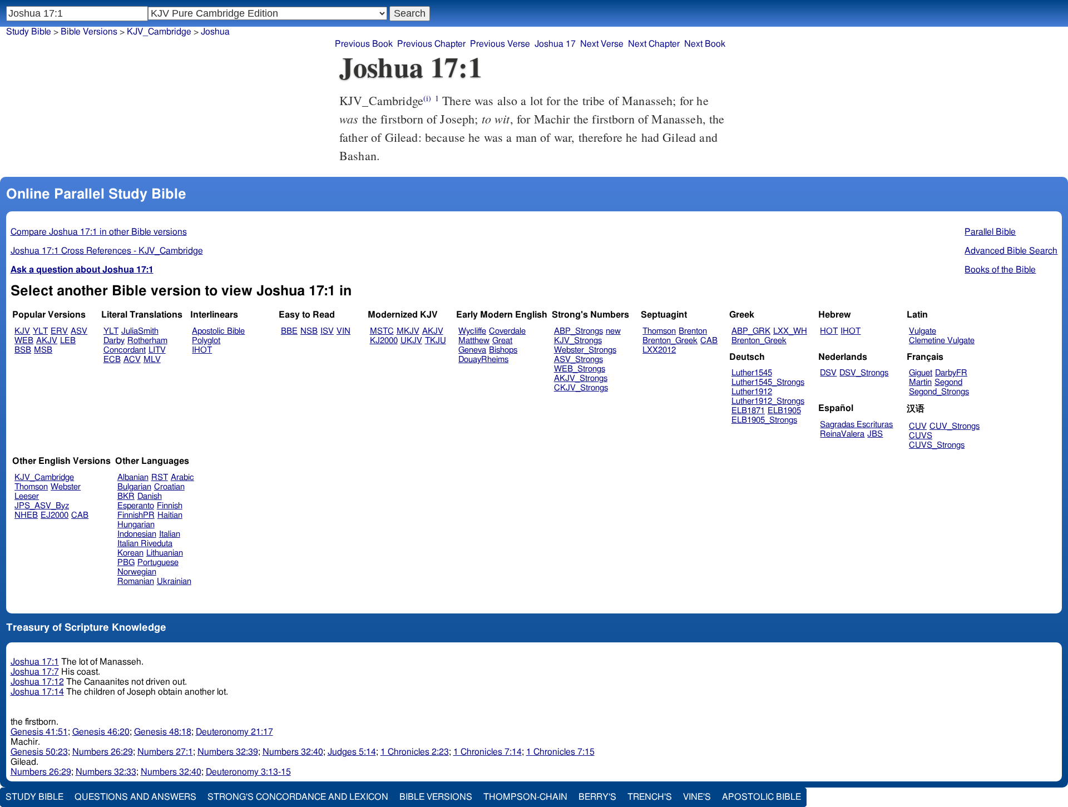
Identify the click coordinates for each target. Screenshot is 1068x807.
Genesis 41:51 (39, 731)
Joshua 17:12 (37, 681)
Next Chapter (654, 43)
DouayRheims (483, 359)
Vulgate (922, 331)
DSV (828, 373)
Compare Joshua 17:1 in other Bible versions (99, 231)
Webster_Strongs (585, 350)
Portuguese (158, 562)
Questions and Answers (135, 797)
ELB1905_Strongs (764, 420)
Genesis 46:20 (101, 731)
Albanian (133, 477)
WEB (23, 340)
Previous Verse (500, 43)
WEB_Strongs (579, 369)
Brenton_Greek (670, 340)
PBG (126, 562)
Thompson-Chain (525, 797)
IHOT (202, 350)
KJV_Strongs (578, 340)
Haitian (169, 515)
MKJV (408, 331)
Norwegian (136, 572)
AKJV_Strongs (580, 378)
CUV (918, 426)
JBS (875, 434)
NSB (309, 331)
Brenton (693, 331)
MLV (152, 359)
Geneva (472, 350)
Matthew (474, 340)
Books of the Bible (1000, 269)
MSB (43, 350)
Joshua (215, 31)
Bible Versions (89, 31)
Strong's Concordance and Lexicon (297, 797)
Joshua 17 (555, 43)
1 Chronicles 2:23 (414, 751)
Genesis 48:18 (162, 731)
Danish (149, 496)
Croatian (169, 487)
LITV (157, 350)
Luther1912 (751, 392)
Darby (114, 340)
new (613, 331)
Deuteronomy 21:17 (234, 731)
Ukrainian (174, 581)
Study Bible (28, 31)
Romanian (135, 581)
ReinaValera (842, 434)
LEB (68, 340)
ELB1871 (748, 411)
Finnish (169, 506)
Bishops (503, 350)
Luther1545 (751, 373)
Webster (66, 487)
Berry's (597, 797)
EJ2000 (54, 515)
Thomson (659, 331)
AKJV (46, 340)
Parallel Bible (990, 231)
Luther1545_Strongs (767, 382)
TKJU (435, 340)
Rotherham (147, 340)
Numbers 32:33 (106, 772)
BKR (126, 496)
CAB (709, 340)
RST (159, 477)
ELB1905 (784, 411)
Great (502, 340)
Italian (169, 534)
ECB (112, 359)
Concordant (124, 350)
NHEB (26, 515)
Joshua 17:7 (35, 671)
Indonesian (136, 534)
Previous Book (364, 43)
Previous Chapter (431, 43)
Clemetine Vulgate (942, 340)
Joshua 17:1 (35, 661)
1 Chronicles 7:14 (487, 751)
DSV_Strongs (863, 373)
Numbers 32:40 (293, 751)
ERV (59, 331)
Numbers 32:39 (227, 751)
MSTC (382, 331)
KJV (22, 331)
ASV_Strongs (578, 359)
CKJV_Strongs (581, 388)
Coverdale (507, 331)
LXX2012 (659, 350)
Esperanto (135, 506)
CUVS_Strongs (937, 445)
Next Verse (602, 43)
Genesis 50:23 (39, 751)
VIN (343, 331)
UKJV (411, 340)
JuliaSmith (140, 331)
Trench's (649, 797)
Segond (948, 382)
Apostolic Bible (761, 797)
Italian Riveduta (144, 543)
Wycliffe (472, 331)
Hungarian (136, 525)
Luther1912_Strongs (767, 401)
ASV (79, 331)
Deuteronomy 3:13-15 (248, 772)
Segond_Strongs (939, 392)
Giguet (920, 373)
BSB (22, 350)
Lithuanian (164, 553)
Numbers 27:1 (165, 751)
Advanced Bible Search (1011, 250)
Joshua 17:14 (37, 691)
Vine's (697, 797)
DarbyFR (951, 373)
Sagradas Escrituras (856, 424)
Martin (920, 382)
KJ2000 (384, 340)
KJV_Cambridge (159, 31)
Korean (130, 553)
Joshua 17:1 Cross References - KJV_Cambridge (107, 250)
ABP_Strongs (578, 331)
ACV (132, 359)
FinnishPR (136, 515)
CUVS (920, 436)
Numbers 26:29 (102, 751)
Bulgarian (134, 487)
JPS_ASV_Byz (41, 506)
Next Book (704, 43)
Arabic (182, 477)
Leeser (26, 496)
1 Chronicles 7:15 (560, 751)
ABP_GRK (750, 331)
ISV (327, 331)
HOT (829, 331)
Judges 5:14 (352, 751)
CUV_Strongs (954, 426)
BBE (289, 331)
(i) (427, 98)
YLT (40, 331)
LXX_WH (790, 331)
